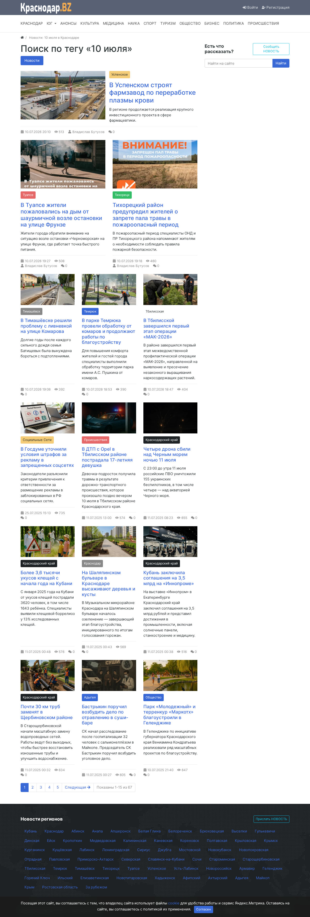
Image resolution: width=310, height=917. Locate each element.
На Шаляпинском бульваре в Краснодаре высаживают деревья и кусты (108, 583)
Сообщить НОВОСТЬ (271, 49)
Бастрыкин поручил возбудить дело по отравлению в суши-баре (105, 715)
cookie (173, 903)
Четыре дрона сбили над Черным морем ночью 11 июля (166, 454)
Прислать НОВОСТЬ (271, 819)
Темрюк (90, 311)
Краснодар (92, 563)
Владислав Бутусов (88, 132)
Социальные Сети (37, 440)
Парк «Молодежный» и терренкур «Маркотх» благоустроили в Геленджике (169, 715)
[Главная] (22, 37)
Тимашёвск (31, 311)
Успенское (119, 74)
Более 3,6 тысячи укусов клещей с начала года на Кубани (46, 578)
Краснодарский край (162, 440)
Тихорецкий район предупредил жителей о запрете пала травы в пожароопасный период (145, 215)
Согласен (203, 909)
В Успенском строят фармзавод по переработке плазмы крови (152, 92)
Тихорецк (122, 195)
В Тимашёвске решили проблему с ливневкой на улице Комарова (46, 326)
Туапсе (28, 195)
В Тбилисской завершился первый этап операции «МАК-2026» (166, 329)
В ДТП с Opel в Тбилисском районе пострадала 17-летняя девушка (107, 457)
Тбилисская (155, 311)
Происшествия (95, 440)
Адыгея (90, 697)
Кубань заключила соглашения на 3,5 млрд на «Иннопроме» (168, 578)
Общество (154, 697)
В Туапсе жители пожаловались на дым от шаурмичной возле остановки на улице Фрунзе (61, 215)
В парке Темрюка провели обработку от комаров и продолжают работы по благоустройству (108, 331)
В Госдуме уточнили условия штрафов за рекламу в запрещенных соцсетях (47, 457)
